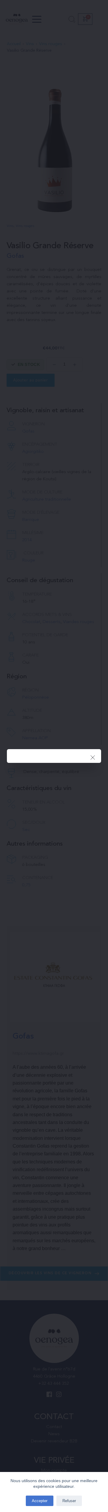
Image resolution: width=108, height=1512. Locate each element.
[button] (92, 757)
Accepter (39, 1501)
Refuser (69, 1501)
